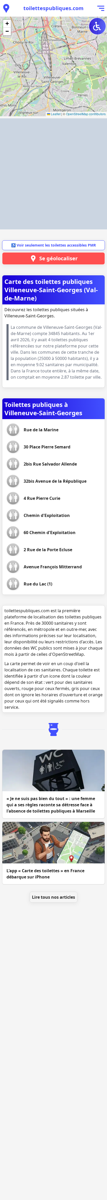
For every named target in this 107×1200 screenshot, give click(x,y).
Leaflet (55, 114)
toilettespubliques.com (53, 8)
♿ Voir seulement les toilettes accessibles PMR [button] (53, 245)
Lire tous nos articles (53, 897)
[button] (7, 24)
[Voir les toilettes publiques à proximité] (6, 8)
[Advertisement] (53, 173)
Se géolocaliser (58, 258)
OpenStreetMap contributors (86, 114)
